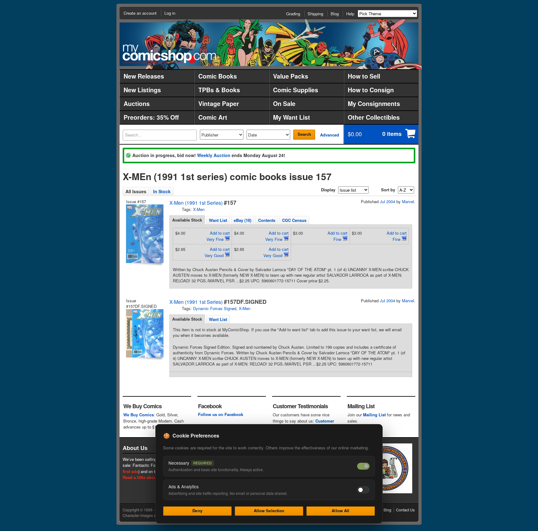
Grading (293, 14)
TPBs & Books (219, 89)
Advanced (329, 135)
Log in (169, 13)
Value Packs (290, 76)
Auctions (137, 103)
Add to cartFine (337, 236)
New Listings (142, 89)
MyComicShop (169, 53)
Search (304, 134)
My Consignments (374, 103)
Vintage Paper (218, 103)
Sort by (388, 190)
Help (350, 14)
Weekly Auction (213, 155)
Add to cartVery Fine (218, 236)
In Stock (162, 191)
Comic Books (217, 76)
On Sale (284, 103)
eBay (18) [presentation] (242, 220)
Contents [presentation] (266, 220)
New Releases (144, 76)
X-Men (199, 209)
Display (328, 190)
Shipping (315, 14)
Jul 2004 (387, 201)
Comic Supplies (295, 89)
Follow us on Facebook (220, 414)
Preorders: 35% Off (151, 117)
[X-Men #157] (144, 233)
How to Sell (364, 76)
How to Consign (371, 89)
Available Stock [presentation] (187, 220)
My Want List (291, 117)
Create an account (140, 13)
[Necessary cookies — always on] (363, 466)
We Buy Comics (138, 415)
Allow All (340, 511)
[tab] (187, 220)
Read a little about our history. (152, 477)
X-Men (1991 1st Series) (196, 202)
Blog (335, 14)
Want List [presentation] (218, 220)
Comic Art (212, 117)
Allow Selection (269, 511)
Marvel (408, 201)
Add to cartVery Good (217, 252)
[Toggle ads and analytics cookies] (363, 489)
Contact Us (405, 509)
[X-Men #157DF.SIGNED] (144, 333)
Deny (197, 511)
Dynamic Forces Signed (214, 308)
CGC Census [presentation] (294, 220)
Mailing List (374, 415)
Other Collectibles (374, 117)
